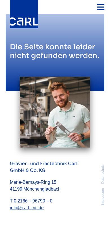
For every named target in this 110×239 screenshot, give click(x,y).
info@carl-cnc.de (27, 207)
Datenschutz (103, 174)
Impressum (103, 196)
